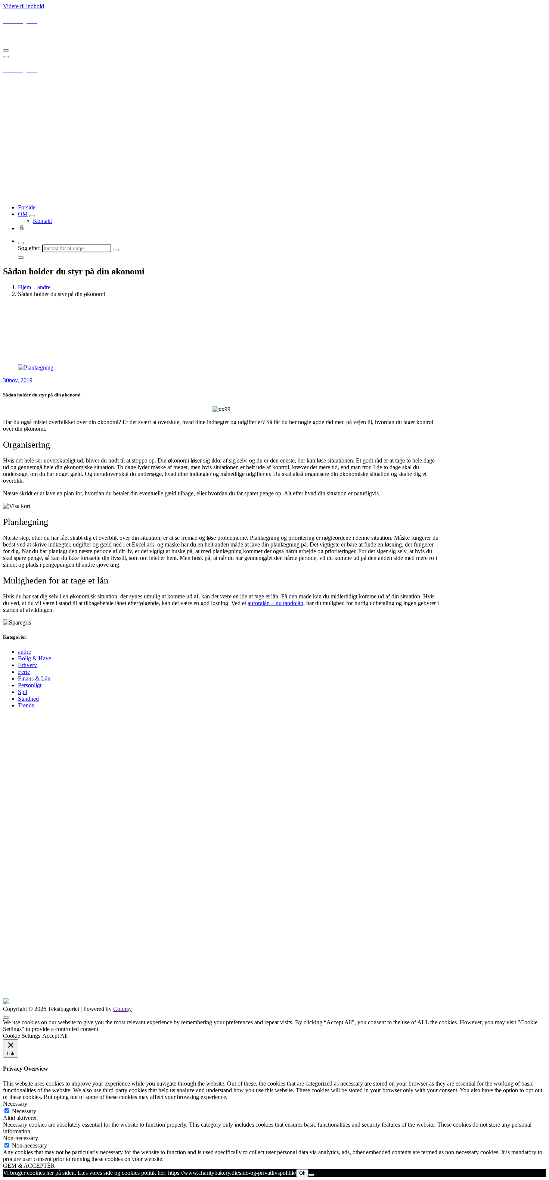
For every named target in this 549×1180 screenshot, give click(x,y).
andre (43, 287)
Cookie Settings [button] (21, 1036)
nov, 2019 (17, 380)
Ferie (24, 672)
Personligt (29, 685)
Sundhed (28, 698)
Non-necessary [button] (20, 1138)
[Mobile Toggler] (32, 216)
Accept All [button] (55, 1036)
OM (23, 214)
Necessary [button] (15, 1103)
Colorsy (122, 1009)
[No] (311, 1175)
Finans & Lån (34, 678)
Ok (302, 1173)
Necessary (24, 1111)
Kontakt (42, 221)
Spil (22, 692)
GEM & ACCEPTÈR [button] (29, 1165)
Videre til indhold (23, 6)
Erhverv (27, 665)
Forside (26, 207)
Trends (26, 705)
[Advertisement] (274, 146)
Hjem (24, 287)
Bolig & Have (34, 658)
